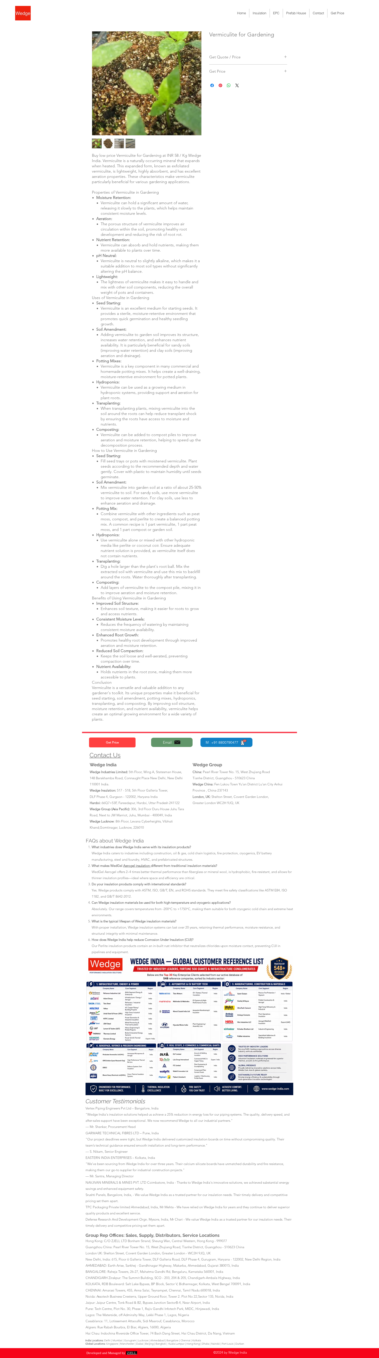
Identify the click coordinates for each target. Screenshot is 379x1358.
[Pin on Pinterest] (220, 85)
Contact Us (105, 755)
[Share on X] (237, 85)
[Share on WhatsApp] (228, 85)
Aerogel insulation (137, 866)
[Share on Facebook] (212, 85)
